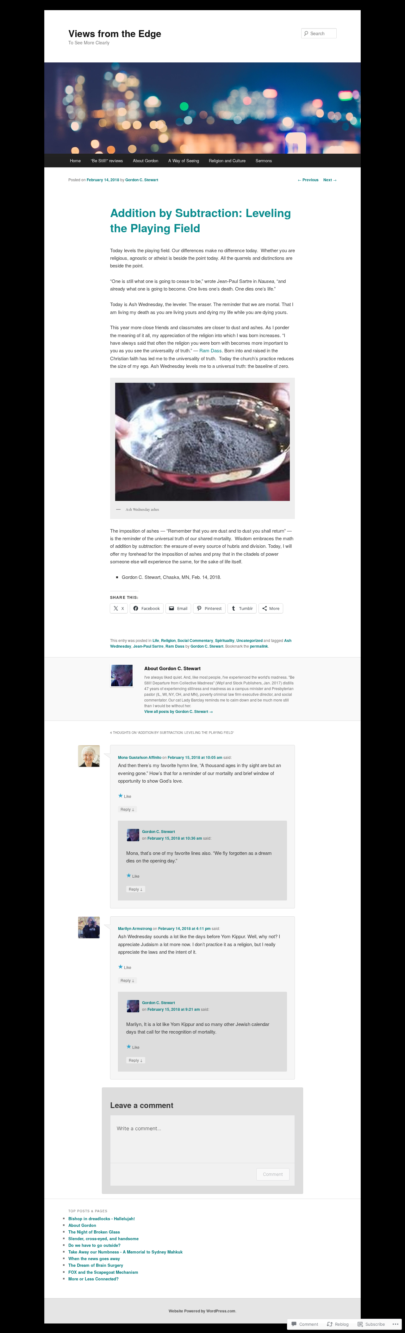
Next (330, 180)
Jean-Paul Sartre (148, 646)
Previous (308, 180)
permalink (259, 646)
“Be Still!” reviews (107, 160)
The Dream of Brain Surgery (95, 1265)
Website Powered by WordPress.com (202, 1311)
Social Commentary (195, 640)
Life (156, 640)
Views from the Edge (114, 33)
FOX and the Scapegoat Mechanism (103, 1272)
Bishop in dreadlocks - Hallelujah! (101, 1218)
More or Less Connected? (93, 1279)
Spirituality (224, 640)
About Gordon (145, 160)
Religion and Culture (227, 160)
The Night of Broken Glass (94, 1232)
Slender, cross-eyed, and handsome (103, 1238)
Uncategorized (249, 640)
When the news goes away (94, 1258)
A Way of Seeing (183, 160)
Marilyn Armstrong (135, 928)
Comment (273, 1174)
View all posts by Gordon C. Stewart (178, 711)
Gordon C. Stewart (141, 180)
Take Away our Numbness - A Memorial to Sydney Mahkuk (125, 1252)
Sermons (264, 160)
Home (75, 160)
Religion (168, 640)
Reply (127, 809)
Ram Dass (210, 350)
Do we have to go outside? (94, 1245)
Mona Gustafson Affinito (139, 757)
